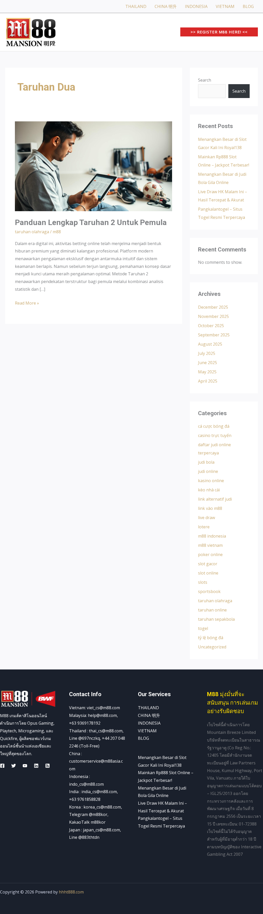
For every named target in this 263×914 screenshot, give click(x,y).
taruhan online (212, 610)
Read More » (27, 302)
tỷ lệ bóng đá (210, 637)
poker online (210, 554)
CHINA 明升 (166, 6)
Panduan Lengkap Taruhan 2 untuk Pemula (91, 222)
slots (202, 582)
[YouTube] (25, 765)
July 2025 (206, 353)
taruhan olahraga (32, 232)
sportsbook (209, 591)
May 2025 (207, 372)
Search (204, 80)
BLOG (248, 6)
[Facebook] (2, 765)
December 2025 (213, 307)
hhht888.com (71, 892)
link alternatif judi (215, 499)
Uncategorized (212, 647)
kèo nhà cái (209, 490)
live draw (206, 517)
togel (203, 628)
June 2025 (207, 362)
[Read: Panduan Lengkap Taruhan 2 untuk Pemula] (93, 166)
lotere (204, 527)
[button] (219, 31)
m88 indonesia (212, 536)
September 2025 (214, 335)
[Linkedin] (36, 765)
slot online (208, 573)
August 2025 (210, 344)
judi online (208, 471)
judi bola (206, 462)
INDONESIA (196, 6)
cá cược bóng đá (213, 426)
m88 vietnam (210, 545)
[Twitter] (13, 765)
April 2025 (207, 381)
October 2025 (211, 325)
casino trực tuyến (214, 435)
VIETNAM (225, 6)
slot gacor (207, 564)
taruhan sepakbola (216, 619)
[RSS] (47, 765)
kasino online (211, 480)
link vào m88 (210, 508)
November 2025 (213, 316)
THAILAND (135, 6)
